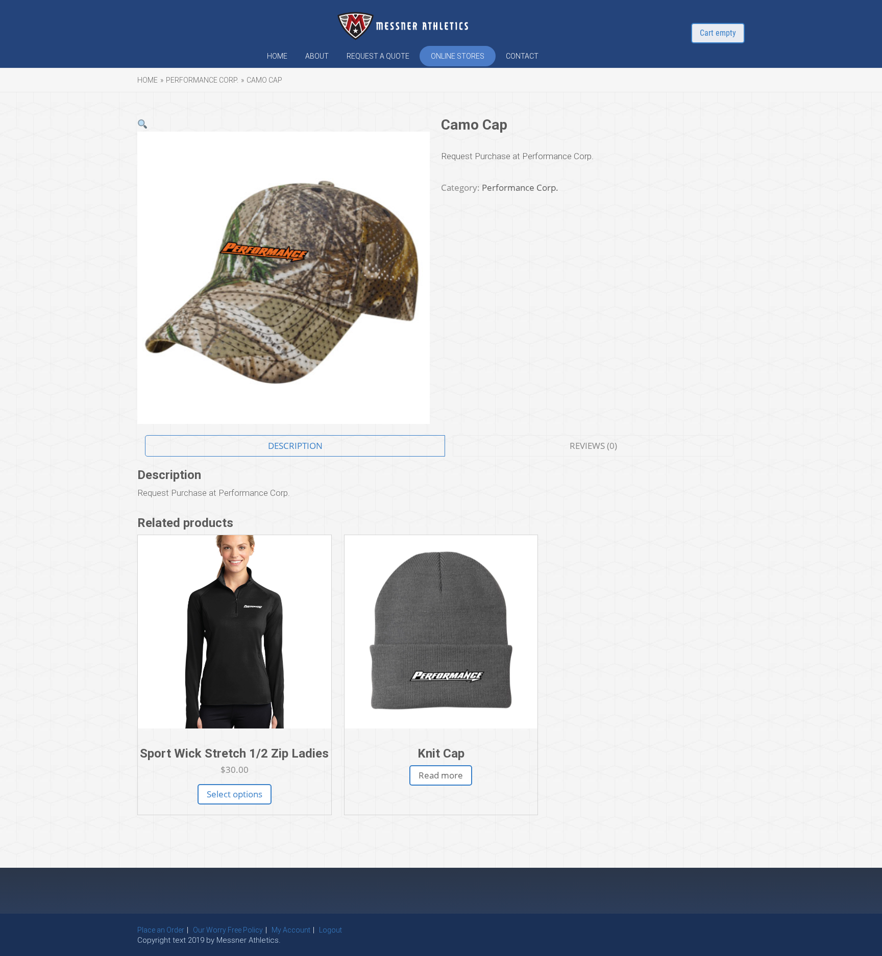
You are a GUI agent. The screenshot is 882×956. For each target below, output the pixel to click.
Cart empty (718, 33)
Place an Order (160, 930)
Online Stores (457, 56)
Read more (441, 775)
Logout (330, 930)
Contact (522, 56)
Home (277, 56)
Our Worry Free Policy (228, 930)
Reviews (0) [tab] (593, 445)
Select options (234, 794)
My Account (291, 930)
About (317, 56)
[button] (142, 124)
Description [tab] (295, 445)
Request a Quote (378, 56)
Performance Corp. (202, 80)
